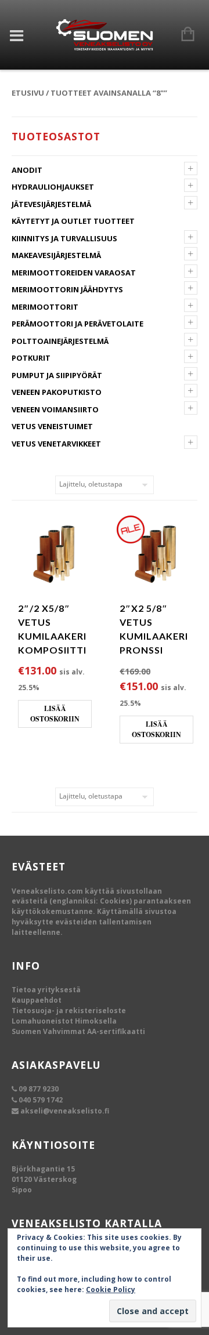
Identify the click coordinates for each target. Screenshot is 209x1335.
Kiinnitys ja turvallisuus (64, 238)
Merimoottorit (45, 307)
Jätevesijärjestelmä (51, 204)
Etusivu (28, 93)
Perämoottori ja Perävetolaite (77, 323)
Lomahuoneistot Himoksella (64, 1021)
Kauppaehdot (37, 1000)
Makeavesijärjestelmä (56, 255)
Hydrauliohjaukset (53, 187)
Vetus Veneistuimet (52, 426)
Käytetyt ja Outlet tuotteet (73, 221)
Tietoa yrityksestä (46, 990)
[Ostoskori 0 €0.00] (182, 35)
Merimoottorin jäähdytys (67, 289)
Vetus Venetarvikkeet (56, 443)
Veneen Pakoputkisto (57, 392)
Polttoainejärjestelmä (60, 341)
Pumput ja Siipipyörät (57, 375)
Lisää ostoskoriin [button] (55, 713)
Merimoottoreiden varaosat (74, 272)
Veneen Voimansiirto (55, 409)
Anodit (27, 170)
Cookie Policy (110, 1289)
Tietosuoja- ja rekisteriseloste (69, 1010)
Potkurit (31, 358)
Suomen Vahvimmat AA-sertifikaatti (78, 1031)
